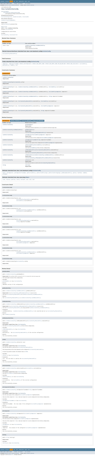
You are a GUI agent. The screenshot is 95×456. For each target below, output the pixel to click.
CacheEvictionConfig (8, 77)
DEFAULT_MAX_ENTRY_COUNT (38, 63)
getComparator (10, 172)
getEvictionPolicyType (42, 172)
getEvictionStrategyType (54, 172)
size (16, 65)
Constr (13, 5)
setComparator (28, 134)
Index (26, 1)
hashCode (79, 172)
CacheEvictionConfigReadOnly (8, 20)
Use (14, 1)
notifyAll (23, 179)
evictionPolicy (83, 63)
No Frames (20, 3)
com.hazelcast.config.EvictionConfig (11, 12)
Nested (6, 5)
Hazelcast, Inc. (11, 454)
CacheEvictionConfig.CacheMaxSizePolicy (35, 45)
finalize (8, 179)
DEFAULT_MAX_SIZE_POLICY (73, 63)
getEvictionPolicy (31, 172)
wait (27, 179)
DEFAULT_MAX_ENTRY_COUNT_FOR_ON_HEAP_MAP (55, 63)
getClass (13, 179)
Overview (2, 1)
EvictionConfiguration (6, 16)
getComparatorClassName (20, 172)
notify (18, 179)
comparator (5, 63)
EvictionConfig (9, 29)
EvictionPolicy (52, 86)
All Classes (27, 3)
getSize (74, 172)
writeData (5, 174)
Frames (15, 3)
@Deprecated (4, 26)
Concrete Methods (26, 120)
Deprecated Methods (38, 120)
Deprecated (21, 1)
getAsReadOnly (28, 124)
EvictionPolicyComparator (55, 91)
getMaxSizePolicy (29, 129)
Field (10, 5)
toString (27, 165)
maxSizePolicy (6, 65)
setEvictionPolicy (29, 144)
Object (27, 177)
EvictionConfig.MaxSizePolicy (10, 53)
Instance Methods (15, 120)
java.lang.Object (5, 11)
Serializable (25, 16)
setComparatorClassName (31, 139)
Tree (17, 1)
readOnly (12, 65)
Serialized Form (13, 34)
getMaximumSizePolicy (66, 172)
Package (7, 1)
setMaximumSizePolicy (30, 149)
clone (4, 179)
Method (17, 5)
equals (4, 172)
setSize (27, 159)
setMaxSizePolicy (29, 154)
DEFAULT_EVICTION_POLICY (25, 63)
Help (29, 1)
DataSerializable (17, 16)
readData (85, 172)
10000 (26, 351)
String (50, 96)
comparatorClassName (14, 63)
